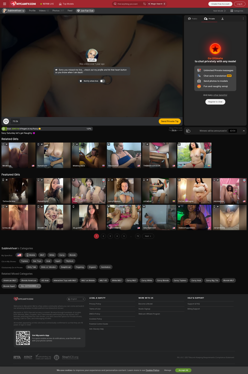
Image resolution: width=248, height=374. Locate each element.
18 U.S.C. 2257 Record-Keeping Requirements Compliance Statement (205, 358)
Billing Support (194, 309)
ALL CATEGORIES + (29, 286)
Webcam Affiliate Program (149, 314)
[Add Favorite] (6, 121)
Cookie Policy (152, 370)
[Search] (145, 4)
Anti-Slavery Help (96, 329)
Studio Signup (144, 309)
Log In (239, 4)
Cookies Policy (95, 319)
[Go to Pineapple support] (57, 357)
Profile (32, 10)
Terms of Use (94, 309)
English (74, 299)
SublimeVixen (9, 248)
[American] (19, 255)
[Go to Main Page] (23, 4)
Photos (58, 10)
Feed (70, 10)
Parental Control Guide (98, 324)
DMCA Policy (94, 314)
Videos (44, 10)
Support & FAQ (194, 304)
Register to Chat (215, 102)
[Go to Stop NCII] (70, 357)
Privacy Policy (95, 304)
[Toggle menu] (4, 4)
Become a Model (145, 304)
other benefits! (220, 95)
